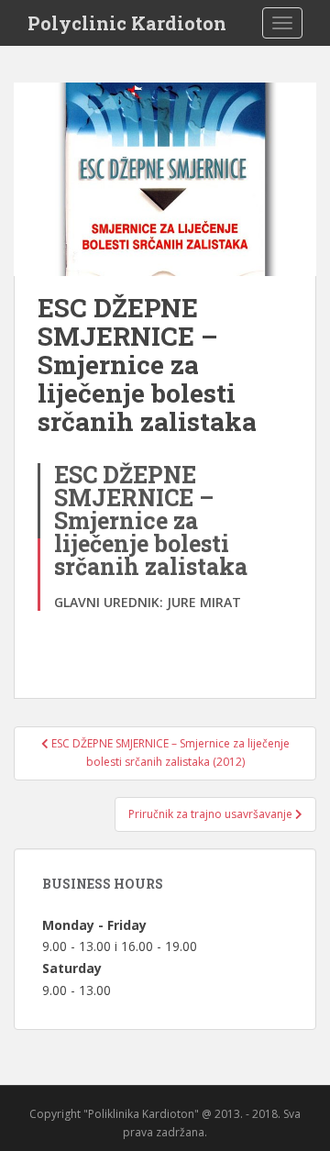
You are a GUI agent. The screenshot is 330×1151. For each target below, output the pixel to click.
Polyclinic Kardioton (127, 23)
